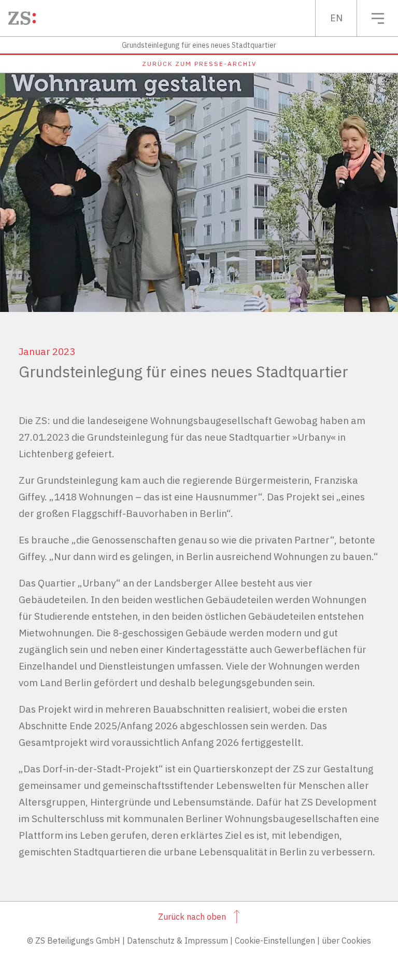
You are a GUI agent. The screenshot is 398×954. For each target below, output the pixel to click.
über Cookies (346, 940)
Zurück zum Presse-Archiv (199, 63)
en (336, 18)
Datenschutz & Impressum (177, 940)
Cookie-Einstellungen (275, 940)
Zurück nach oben (192, 916)
